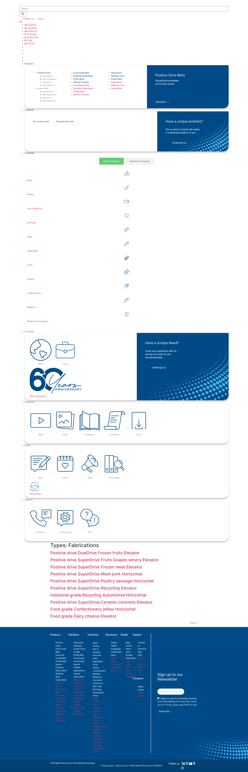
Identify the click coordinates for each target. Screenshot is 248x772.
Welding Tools (117, 75)
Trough (77, 652)
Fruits (95, 665)
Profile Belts (78, 78)
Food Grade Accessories (79, 659)
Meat (95, 643)
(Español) (31, 28)
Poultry (96, 646)
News (128, 649)
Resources (30, 402)
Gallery (114, 643)
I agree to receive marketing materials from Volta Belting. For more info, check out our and (177, 701)
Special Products (81, 82)
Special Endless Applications (79, 667)
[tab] (111, 161)
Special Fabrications (79, 675)
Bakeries (96, 674)
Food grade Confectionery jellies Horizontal (92, 609)
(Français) (31, 34)
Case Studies (129, 653)
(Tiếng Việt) (31, 37)
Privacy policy (172, 704)
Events (129, 646)
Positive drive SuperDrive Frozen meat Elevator (96, 566)
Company (29, 331)
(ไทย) (28, 40)
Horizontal (78, 643)
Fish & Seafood (96, 650)
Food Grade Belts (81, 72)
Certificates (116, 652)
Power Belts (116, 78)
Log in (113, 655)
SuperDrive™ (48, 76)
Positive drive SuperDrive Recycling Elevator (93, 588)
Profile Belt (79, 655)
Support (29, 499)
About (141, 687)
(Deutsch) (31, 31)
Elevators (78, 646)
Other (95, 696)
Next (194, 623)
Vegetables (98, 662)
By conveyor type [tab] (41, 121)
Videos (114, 646)
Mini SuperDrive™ (50, 79)
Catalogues (116, 649)
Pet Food (97, 655)
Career (141, 690)
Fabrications (116, 72)
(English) (30, 25)
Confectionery (99, 671)
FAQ (140, 655)
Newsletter (131, 658)
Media (27, 445)
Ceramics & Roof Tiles (98, 684)
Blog (128, 643)
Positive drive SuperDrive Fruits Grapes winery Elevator (104, 559)
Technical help (142, 650)
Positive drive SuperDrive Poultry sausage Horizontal (102, 580)
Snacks (96, 668)
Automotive (98, 693)
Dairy (95, 658)
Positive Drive (43, 72)
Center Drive (79, 649)
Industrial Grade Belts (83, 75)
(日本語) (30, 43)
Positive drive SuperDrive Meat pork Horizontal (96, 573)
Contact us (141, 644)
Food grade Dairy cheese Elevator (83, 616)
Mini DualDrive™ (49, 85)
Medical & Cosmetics (97, 678)
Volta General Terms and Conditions (146, 766)
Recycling (97, 689)
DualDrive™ (47, 82)
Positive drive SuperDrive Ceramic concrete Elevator (101, 602)
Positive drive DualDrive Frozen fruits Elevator (95, 552)
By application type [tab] (65, 121)
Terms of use (190, 704)
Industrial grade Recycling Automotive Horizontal (98, 595)
